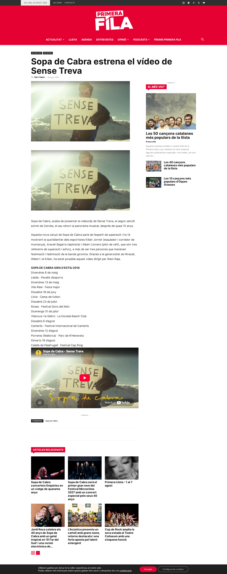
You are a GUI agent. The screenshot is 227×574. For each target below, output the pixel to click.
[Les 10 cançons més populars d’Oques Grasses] (153, 182)
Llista (73, 39)
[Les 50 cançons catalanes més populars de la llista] (171, 111)
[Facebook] (55, 434)
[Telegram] (41, 434)
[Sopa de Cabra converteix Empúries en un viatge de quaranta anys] (48, 468)
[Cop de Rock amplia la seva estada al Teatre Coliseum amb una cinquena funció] (122, 515)
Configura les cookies (173, 569)
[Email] (62, 434)
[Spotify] (188, 3)
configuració (126, 570)
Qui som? (57, 3)
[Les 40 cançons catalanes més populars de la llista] (153, 166)
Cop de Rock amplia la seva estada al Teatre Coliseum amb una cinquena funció (119, 534)
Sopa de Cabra (51, 421)
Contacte (70, 3)
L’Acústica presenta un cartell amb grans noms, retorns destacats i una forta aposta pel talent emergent (84, 536)
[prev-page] (33, 553)
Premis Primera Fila (167, 39)
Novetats (48, 53)
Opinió (122, 39)
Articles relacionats (48, 449)
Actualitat (54, 39)
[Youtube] (204, 3)
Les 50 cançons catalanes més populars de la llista (169, 135)
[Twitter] (198, 3)
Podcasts (140, 39)
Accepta (148, 569)
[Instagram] (183, 3)
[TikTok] (193, 3)
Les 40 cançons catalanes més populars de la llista (180, 165)
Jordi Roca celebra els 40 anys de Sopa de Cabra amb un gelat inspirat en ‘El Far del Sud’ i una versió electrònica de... (46, 538)
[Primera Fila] (113, 20)
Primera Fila (151, 142)
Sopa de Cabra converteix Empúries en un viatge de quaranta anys (47, 487)
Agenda (86, 39)
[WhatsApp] (34, 434)
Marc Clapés (39, 77)
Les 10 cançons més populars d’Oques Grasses (177, 181)
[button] (202, 39)
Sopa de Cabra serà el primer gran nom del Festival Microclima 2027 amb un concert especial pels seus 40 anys (82, 490)
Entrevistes (104, 39)
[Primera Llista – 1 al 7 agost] (122, 468)
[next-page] (38, 553)
